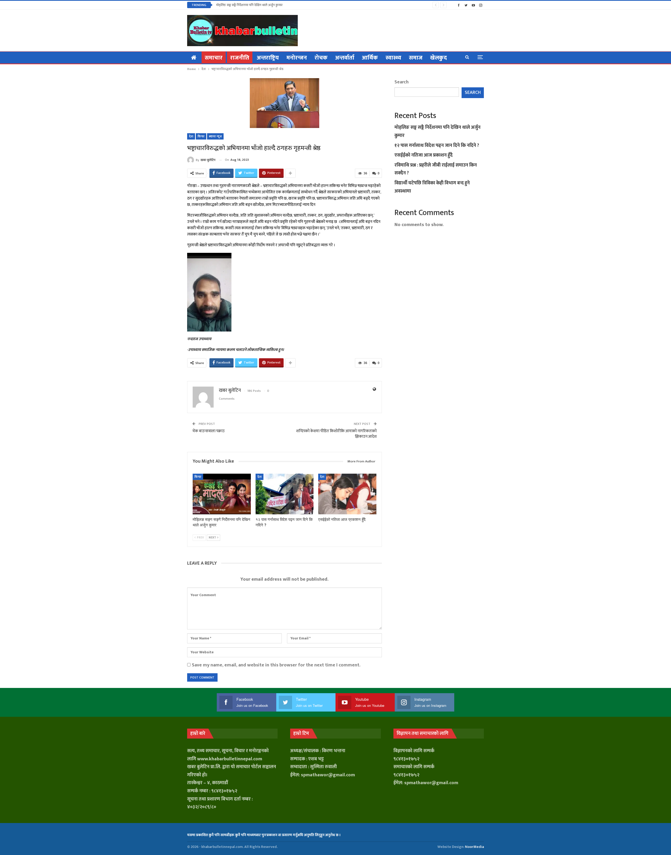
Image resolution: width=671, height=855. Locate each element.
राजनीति (239, 58)
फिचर (201, 136)
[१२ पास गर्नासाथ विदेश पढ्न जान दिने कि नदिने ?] (285, 494)
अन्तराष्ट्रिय (268, 58)
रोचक (321, 58)
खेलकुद (438, 58)
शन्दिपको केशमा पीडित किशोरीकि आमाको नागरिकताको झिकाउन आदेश (336, 434)
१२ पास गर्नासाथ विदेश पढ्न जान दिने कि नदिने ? (436, 145)
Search (401, 82)
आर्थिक (370, 58)
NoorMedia (474, 847)
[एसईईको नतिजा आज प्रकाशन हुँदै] (347, 494)
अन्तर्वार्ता (344, 58)
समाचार (214, 58)
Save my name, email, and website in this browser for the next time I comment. (276, 665)
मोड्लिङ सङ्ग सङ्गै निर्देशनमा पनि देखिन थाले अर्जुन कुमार (249, 5)
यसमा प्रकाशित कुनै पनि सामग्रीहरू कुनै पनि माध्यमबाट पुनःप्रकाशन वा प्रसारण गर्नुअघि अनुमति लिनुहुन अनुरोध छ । (263, 835)
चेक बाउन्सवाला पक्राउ (208, 431)
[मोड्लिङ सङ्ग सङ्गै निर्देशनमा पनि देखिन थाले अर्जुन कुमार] (222, 494)
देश (191, 136)
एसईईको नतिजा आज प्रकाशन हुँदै (423, 155)
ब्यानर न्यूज (215, 136)
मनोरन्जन (296, 58)
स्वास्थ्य (393, 58)
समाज (416, 58)
